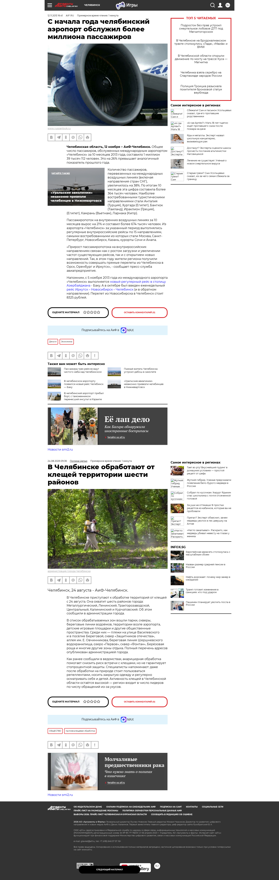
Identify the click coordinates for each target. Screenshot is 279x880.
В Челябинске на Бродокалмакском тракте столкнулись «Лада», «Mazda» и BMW (201, 44)
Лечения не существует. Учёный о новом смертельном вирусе (207, 162)
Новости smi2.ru (60, 449)
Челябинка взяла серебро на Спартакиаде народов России (201, 74)
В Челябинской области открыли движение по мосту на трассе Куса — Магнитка (201, 59)
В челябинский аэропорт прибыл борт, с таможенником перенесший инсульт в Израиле (84, 396)
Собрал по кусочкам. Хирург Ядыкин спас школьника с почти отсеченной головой (209, 495)
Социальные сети (212, 807)
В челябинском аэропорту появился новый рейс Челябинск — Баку (83, 384)
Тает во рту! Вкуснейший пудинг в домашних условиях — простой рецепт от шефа (207, 470)
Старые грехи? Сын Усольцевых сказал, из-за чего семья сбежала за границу (208, 176)
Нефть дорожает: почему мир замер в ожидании (208, 578)
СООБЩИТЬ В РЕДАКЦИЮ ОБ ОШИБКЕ (171, 814)
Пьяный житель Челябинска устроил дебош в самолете (141, 370)
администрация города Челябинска (69, 571)
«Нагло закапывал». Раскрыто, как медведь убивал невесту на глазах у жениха (208, 533)
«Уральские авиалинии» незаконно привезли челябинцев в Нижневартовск (143, 384)
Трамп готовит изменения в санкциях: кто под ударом (202, 591)
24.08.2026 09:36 (57, 461)
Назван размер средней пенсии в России (205, 566)
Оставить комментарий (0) (139, 312)
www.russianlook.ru (59, 128)
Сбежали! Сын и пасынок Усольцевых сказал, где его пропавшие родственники (209, 113)
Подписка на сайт (171, 807)
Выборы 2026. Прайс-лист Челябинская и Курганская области (110, 814)
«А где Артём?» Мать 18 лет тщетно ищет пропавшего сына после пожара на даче (207, 125)
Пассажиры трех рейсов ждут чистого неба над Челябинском (83, 370)
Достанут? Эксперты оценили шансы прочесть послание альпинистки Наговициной (209, 151)
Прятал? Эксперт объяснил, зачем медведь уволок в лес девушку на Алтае (207, 520)
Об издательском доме (88, 807)
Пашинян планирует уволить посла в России (208, 603)
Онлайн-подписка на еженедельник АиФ (131, 807)
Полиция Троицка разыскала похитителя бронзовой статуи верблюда (201, 89)
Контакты (192, 807)
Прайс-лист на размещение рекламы (96, 810)
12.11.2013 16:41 (55, 15)
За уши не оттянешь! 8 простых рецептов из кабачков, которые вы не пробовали (209, 508)
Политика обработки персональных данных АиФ (152, 810)
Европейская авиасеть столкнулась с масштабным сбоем (208, 553)
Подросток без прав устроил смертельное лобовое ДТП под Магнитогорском (201, 28)
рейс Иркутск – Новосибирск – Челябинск (100, 289)
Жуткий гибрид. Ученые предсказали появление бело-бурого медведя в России (209, 483)
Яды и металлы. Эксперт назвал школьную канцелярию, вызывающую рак (205, 138)
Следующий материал (109, 869)
